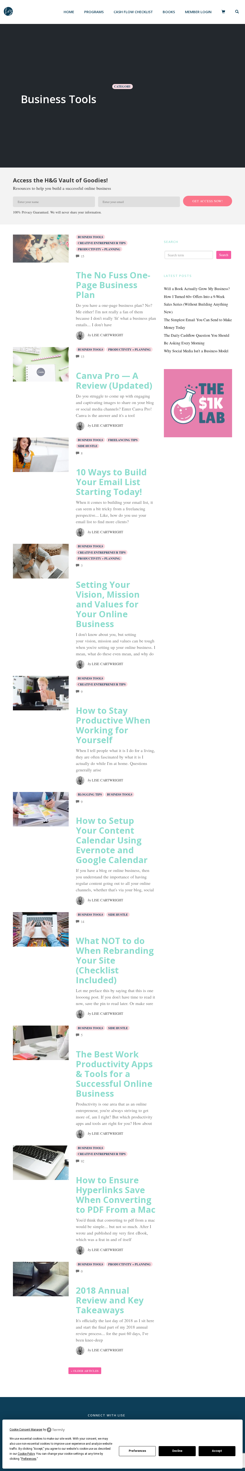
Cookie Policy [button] (26, 1453)
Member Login (198, 11)
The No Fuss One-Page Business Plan (113, 285)
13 (82, 356)
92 (82, 1161)
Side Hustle (87, 446)
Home (69, 11)
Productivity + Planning (99, 249)
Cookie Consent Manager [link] (26, 1429)
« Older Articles (85, 1371)
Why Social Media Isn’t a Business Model (196, 351)
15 (82, 256)
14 (82, 921)
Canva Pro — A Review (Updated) (114, 380)
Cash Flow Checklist (133, 11)
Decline (177, 1451)
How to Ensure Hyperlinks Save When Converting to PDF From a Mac (116, 1194)
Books (169, 11)
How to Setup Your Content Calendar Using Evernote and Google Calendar (112, 840)
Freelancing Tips (123, 440)
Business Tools (90, 237)
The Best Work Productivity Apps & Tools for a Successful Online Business (114, 1073)
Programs (94, 11)
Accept (217, 1451)
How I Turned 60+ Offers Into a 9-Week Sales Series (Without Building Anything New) (196, 304)
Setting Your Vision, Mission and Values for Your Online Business (108, 604)
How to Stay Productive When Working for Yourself (113, 725)
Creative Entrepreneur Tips (102, 243)
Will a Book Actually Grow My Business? (197, 288)
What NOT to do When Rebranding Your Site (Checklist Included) (115, 960)
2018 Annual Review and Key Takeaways (110, 1300)
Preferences (137, 1451)
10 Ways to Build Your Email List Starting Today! (111, 482)
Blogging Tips (90, 794)
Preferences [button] (28, 1458)
